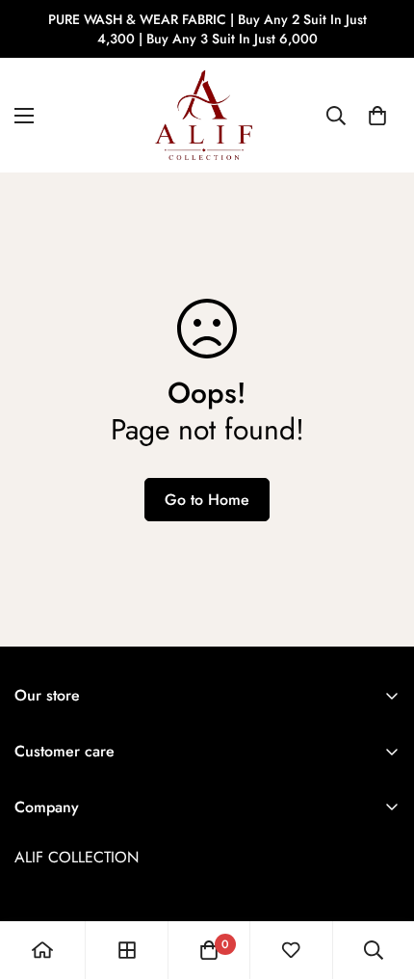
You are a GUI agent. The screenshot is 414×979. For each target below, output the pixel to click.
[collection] (127, 950)
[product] (42, 950)
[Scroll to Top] (379, 877)
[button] (377, 115)
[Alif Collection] (207, 115)
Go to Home (207, 500)
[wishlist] (290, 950)
